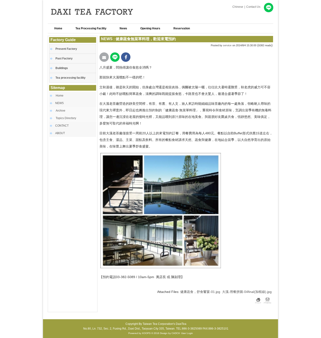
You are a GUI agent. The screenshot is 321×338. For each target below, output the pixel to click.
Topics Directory (66, 118)
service (227, 45)
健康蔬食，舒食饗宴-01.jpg (200, 292)
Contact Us (253, 6)
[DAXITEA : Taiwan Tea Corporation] (99, 20)
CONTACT (62, 125)
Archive (60, 110)
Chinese (237, 6)
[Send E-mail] (104, 57)
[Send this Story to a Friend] (267, 304)
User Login (187, 333)
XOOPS (146, 333)
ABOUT (60, 133)
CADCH (176, 333)
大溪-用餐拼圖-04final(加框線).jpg (247, 292)
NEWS (59, 103)
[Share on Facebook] (125, 57)
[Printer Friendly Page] (258, 304)
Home (59, 95)
